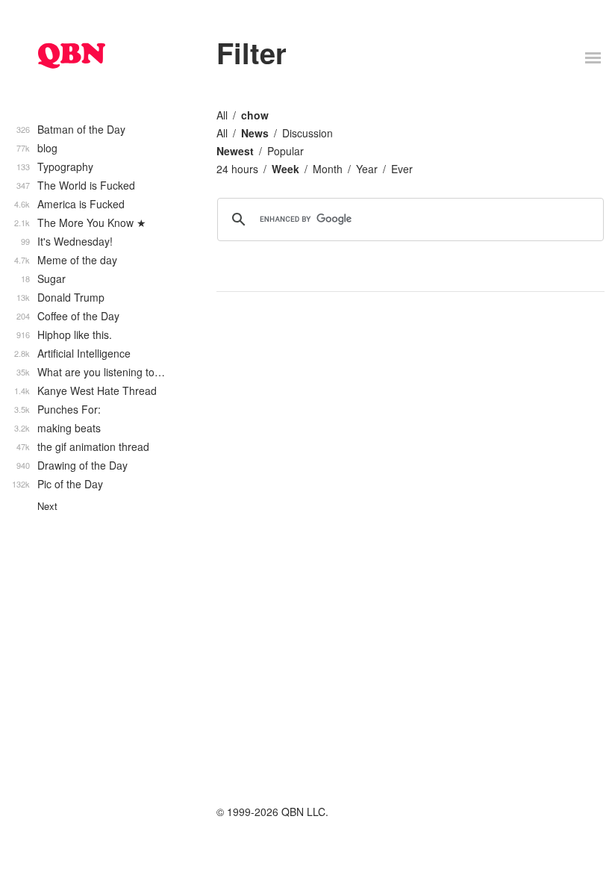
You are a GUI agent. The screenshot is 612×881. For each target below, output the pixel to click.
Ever (402, 168)
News (255, 132)
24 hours (237, 168)
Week (285, 168)
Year (367, 168)
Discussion (307, 132)
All (222, 115)
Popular (285, 150)
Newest (235, 150)
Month (328, 168)
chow (255, 115)
